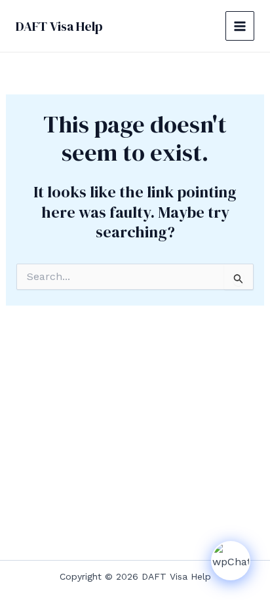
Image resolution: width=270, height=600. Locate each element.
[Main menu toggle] (239, 25)
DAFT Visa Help (59, 26)
